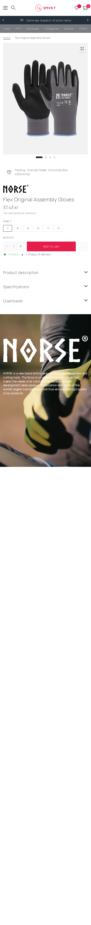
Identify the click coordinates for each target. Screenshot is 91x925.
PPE (18, 28)
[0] (84, 8)
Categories (52, 28)
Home (6, 38)
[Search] (13, 8)
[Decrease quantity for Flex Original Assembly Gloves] (6, 246)
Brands (69, 28)
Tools (6, 28)
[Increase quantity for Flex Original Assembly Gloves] (20, 246)
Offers (83, 28)
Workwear (32, 28)
